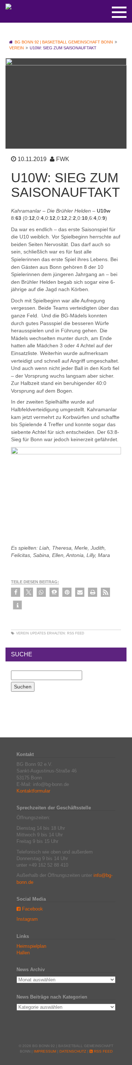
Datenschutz (72, 1051)
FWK (62, 159)
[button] (15, 592)
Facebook (32, 909)
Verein (22, 633)
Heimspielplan (31, 946)
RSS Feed (75, 633)
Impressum (45, 1051)
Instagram (27, 919)
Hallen (23, 952)
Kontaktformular (33, 791)
